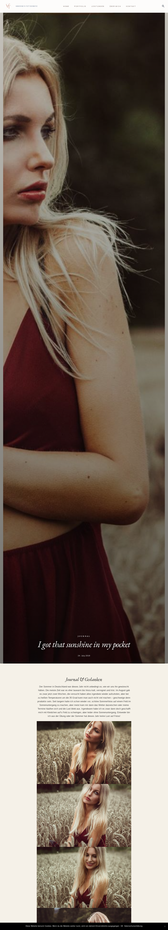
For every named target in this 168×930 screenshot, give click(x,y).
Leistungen (97, 6)
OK (122, 926)
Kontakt (131, 6)
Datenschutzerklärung (133, 926)
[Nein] (164, 926)
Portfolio (80, 6)
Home (66, 6)
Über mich (115, 6)
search (162, 6)
